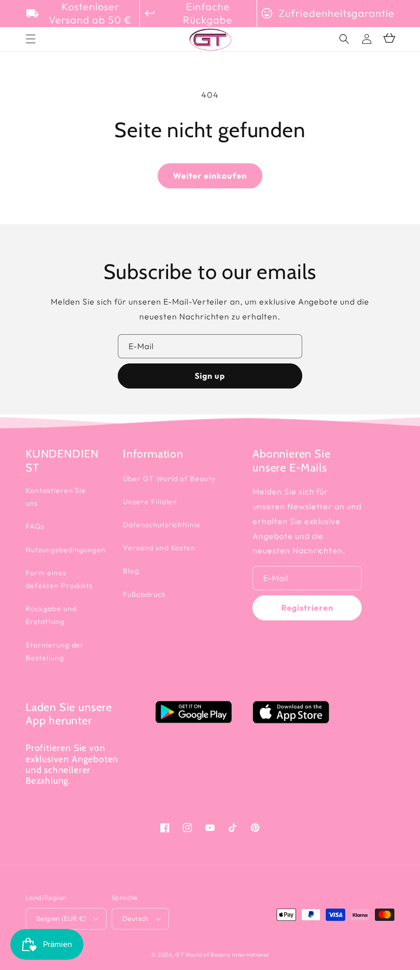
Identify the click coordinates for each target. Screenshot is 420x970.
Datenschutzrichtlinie (162, 524)
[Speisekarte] (30, 39)
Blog (131, 570)
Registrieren (307, 607)
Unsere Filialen (150, 501)
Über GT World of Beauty (169, 478)
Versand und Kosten (159, 547)
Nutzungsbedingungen (66, 549)
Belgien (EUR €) (61, 918)
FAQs (35, 526)
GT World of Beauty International (221, 954)
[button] (344, 39)
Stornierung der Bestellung (55, 651)
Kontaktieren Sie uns (56, 497)
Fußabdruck (144, 594)
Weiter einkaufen (210, 175)
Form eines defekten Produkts (59, 579)
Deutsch (135, 918)
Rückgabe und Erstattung (51, 615)
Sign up (210, 376)
